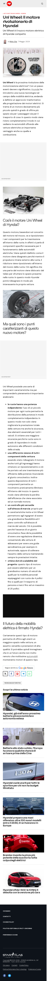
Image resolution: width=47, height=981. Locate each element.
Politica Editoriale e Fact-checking (17, 928)
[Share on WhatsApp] (29, 673)
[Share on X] (5, 673)
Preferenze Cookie (10, 935)
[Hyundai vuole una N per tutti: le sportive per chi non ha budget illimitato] (23, 771)
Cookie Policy (8, 922)
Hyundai (23, 13)
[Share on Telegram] (23, 673)
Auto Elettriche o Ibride (12, 13)
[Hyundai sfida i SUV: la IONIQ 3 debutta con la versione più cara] (23, 878)
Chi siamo (6, 911)
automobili (32, 656)
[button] (4, 3)
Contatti (6, 916)
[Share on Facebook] (11, 673)
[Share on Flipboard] (17, 673)
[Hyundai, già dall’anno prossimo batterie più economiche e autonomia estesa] (23, 702)
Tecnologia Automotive (12, 683)
